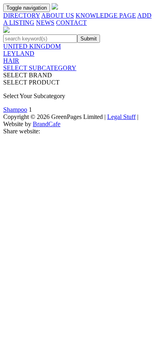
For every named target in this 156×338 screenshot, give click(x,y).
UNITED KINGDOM (32, 46)
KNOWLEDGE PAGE (106, 15)
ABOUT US (57, 15)
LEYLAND (18, 53)
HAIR (11, 60)
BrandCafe (46, 124)
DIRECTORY (21, 15)
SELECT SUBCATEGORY (39, 67)
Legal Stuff (121, 116)
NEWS (45, 22)
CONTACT (71, 22)
